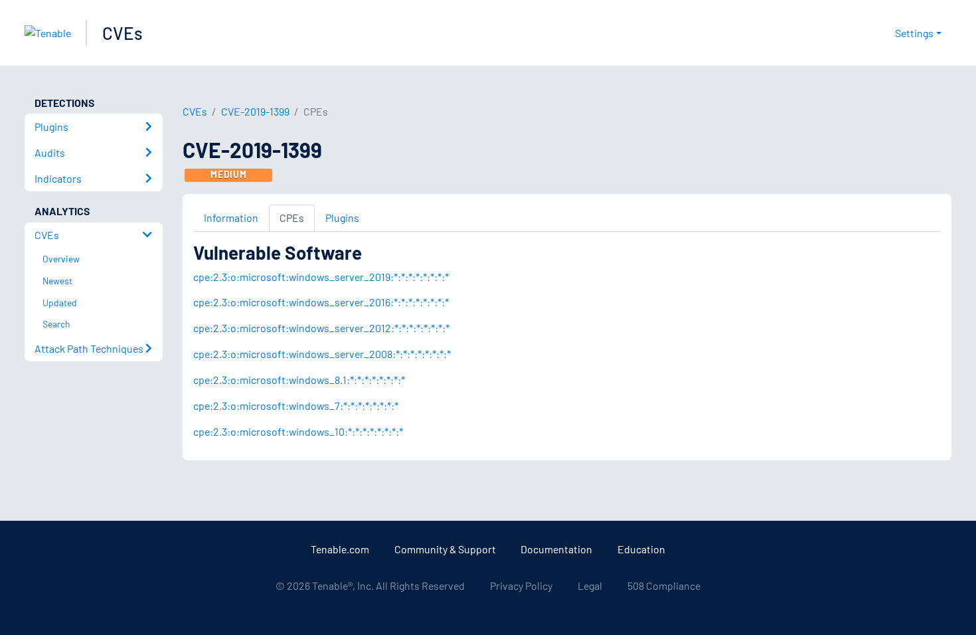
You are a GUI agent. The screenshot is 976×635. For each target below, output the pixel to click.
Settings (914, 33)
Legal (590, 585)
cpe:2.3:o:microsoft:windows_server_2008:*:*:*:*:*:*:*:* (322, 353)
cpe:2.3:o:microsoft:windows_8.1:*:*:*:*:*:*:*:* (299, 379)
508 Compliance (663, 585)
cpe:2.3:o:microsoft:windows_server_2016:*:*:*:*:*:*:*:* (321, 302)
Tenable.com (340, 549)
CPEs (292, 217)
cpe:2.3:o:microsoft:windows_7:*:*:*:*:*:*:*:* (295, 405)
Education (641, 549)
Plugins (342, 217)
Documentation (556, 549)
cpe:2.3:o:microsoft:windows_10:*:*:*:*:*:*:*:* (298, 431)
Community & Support (445, 549)
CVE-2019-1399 (255, 111)
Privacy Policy (521, 585)
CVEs (122, 33)
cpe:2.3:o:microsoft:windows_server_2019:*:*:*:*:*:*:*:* (321, 276)
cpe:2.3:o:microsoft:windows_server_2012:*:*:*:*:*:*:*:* (321, 327)
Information (231, 217)
